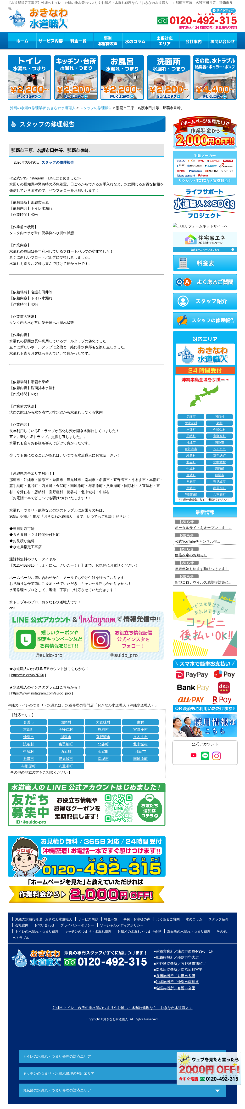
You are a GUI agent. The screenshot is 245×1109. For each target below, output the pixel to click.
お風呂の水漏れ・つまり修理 (139, 931)
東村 (140, 722)
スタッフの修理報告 (96, 108)
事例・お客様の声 (108, 40)
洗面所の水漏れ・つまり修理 (189, 931)
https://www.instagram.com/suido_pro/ (41, 693)
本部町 (28, 729)
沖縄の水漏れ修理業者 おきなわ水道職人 (43, 108)
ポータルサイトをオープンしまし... (203, 528)
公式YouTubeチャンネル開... (197, 541)
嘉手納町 (66, 744)
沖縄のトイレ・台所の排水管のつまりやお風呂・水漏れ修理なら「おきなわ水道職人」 (123, 1008)
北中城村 (140, 744)
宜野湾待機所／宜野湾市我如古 (181, 963)
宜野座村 (140, 729)
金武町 (103, 751)
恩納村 (103, 729)
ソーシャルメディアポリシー (122, 925)
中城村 (28, 751)
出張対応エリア (165, 40)
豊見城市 (66, 759)
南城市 (103, 759)
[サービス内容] (42, 40)
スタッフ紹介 (218, 919)
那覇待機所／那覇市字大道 (177, 957)
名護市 (28, 722)
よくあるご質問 (168, 919)
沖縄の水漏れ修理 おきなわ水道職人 (43, 919)
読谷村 (28, 744)
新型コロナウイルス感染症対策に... (203, 582)
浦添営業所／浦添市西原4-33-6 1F (184, 951)
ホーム (22, 40)
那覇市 (140, 751)
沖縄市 (28, 737)
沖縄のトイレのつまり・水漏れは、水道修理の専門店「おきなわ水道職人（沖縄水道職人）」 (83, 705)
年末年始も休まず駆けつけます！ (202, 569)
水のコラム (136, 40)
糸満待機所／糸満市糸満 (175, 976)
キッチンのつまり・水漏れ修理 (88, 931)
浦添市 (66, 737)
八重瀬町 (66, 766)
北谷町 (103, 744)
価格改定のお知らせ (191, 555)
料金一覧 (79, 40)
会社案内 (193, 40)
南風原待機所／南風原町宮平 (179, 969)
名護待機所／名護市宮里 (175, 988)
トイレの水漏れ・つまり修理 (37, 931)
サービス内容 (50, 40)
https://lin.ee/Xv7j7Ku (27, 675)
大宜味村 (103, 722)
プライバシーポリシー (77, 925)
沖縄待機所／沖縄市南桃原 (177, 982)
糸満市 (28, 759)
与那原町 (28, 766)
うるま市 (140, 737)
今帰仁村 (66, 729)
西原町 (66, 751)
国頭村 (66, 722)
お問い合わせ (222, 40)
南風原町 (140, 759)
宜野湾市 (103, 737)
